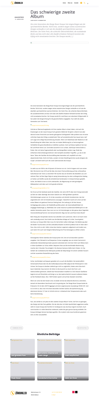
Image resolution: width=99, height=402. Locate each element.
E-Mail (53, 395)
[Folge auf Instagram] (73, 392)
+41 (57, 392)
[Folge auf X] (76, 392)
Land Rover (34, 20)
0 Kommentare (42, 20)
